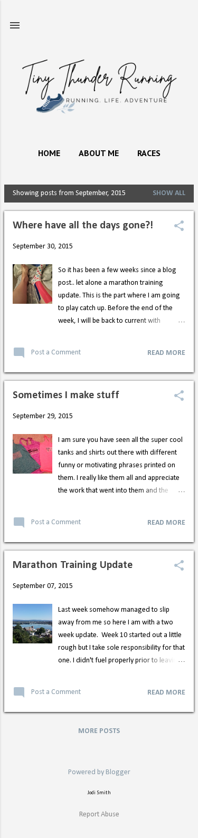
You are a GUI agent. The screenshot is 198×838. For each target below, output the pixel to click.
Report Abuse (99, 814)
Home (49, 153)
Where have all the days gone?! (83, 225)
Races (149, 153)
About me (99, 153)
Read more (166, 353)
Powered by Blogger (99, 772)
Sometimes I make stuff (66, 395)
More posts (99, 731)
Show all (169, 193)
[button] (179, 227)
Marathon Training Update (73, 565)
